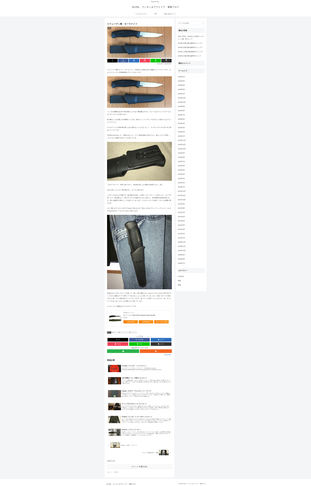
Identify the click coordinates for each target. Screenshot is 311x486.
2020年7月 (181, 263)
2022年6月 (181, 166)
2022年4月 (181, 174)
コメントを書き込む (139, 467)
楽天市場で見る (146, 321)
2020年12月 (182, 242)
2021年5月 (181, 221)
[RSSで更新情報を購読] (156, 351)
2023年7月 (181, 115)
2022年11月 (181, 144)
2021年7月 (181, 212)
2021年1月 (181, 238)
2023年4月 (181, 123)
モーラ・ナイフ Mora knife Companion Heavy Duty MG (139, 315)
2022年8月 (181, 157)
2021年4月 (181, 225)
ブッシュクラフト (124, 332)
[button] (166, 60)
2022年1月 (181, 187)
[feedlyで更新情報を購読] (123, 351)
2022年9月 (181, 153)
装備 (110, 332)
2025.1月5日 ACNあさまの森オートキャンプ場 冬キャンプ (191, 38)
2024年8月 (181, 85)
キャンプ (116, 332)
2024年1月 (181, 94)
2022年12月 (182, 140)
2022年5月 (181, 170)
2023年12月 (182, 98)
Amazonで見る (130, 321)
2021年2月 (181, 233)
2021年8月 (181, 208)
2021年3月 (181, 229)
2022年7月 (181, 161)
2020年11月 (181, 246)
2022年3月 (181, 178)
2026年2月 (181, 77)
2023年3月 (181, 127)
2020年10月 (182, 250)
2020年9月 (181, 255)
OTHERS (181, 276)
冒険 (179, 280)
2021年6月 (181, 216)
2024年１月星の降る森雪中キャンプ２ (190, 52)
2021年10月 (182, 200)
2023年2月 (181, 132)
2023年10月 (182, 102)
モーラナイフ (133, 332)
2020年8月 (181, 259)
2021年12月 (182, 191)
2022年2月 (181, 183)
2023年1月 (181, 136)
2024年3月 (181, 89)
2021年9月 (181, 204)
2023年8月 (181, 110)
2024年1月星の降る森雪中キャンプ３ (190, 47)
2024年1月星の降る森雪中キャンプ (189, 56)
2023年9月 (181, 106)
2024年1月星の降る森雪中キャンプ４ (190, 43)
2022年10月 (182, 149)
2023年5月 (181, 119)
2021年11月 (181, 195)
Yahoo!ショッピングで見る (161, 321)
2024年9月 (181, 81)
